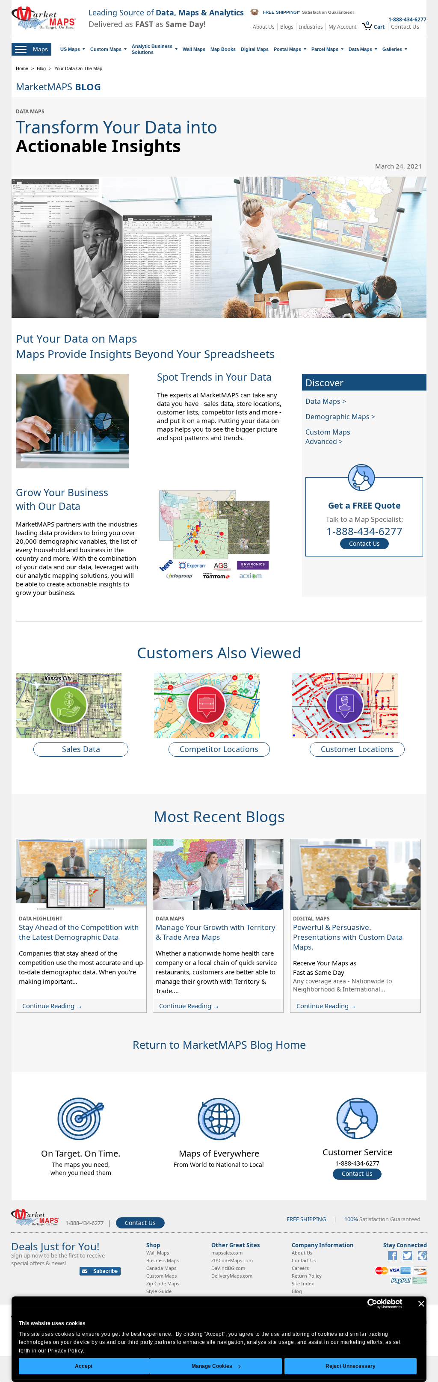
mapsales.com (227, 1252)
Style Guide (159, 1291)
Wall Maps (194, 49)
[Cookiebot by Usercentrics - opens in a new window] (365, 1304)
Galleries (392, 49)
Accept (83, 1366)
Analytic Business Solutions (152, 49)
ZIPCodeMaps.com (232, 1260)
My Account (342, 26)
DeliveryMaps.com (231, 1276)
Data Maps (360, 49)
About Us (264, 26)
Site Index (303, 1283)
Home (22, 68)
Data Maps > (325, 401)
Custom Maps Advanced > (327, 436)
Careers (300, 1268)
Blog (41, 68)
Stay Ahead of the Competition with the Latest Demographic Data (79, 932)
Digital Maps (255, 49)
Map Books (223, 49)
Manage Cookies (212, 1366)
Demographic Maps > (340, 416)
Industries (311, 26)
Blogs (286, 26)
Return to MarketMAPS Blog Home (219, 1044)
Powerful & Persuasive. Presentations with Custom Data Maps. (348, 937)
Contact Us (405, 26)
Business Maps (162, 1260)
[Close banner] (421, 1304)
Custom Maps (105, 49)
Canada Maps (161, 1268)
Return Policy (307, 1276)
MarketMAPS (58, 86)
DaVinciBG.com (228, 1268)
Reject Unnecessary (351, 1366)
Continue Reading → (52, 1005)
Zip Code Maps (162, 1283)
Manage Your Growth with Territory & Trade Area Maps (215, 932)
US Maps (70, 49)
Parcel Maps (324, 49)
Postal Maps (287, 49)
